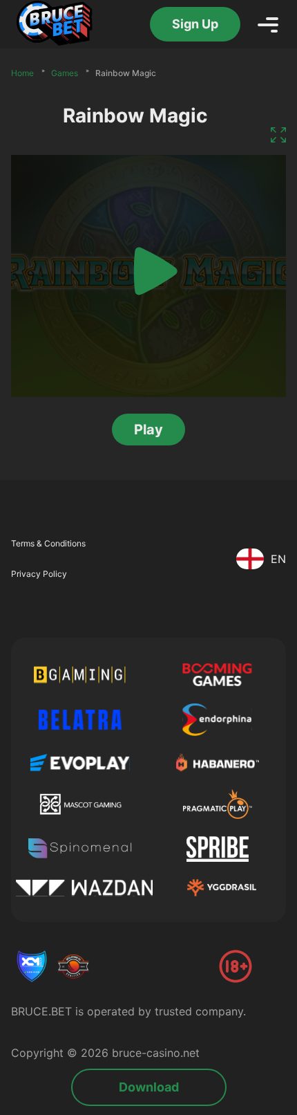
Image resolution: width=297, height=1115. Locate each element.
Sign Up (195, 24)
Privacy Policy (39, 574)
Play (148, 429)
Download (149, 1087)
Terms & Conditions (48, 543)
